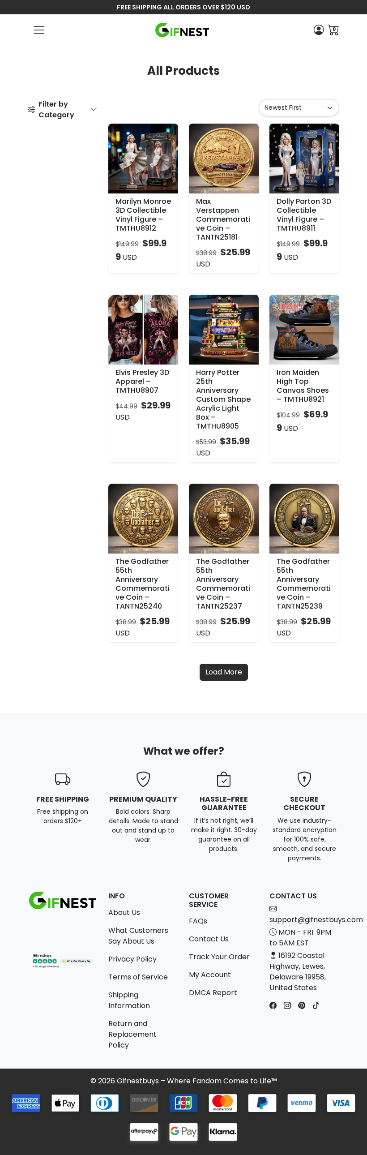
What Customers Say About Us (138, 935)
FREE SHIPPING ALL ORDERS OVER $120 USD (183, 7)
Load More (223, 672)
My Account (210, 975)
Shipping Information (129, 1000)
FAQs (198, 921)
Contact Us (209, 939)
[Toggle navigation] (39, 30)
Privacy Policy (132, 959)
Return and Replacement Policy (132, 1034)
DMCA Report (213, 993)
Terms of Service (138, 977)
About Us (124, 912)
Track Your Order (219, 957)
